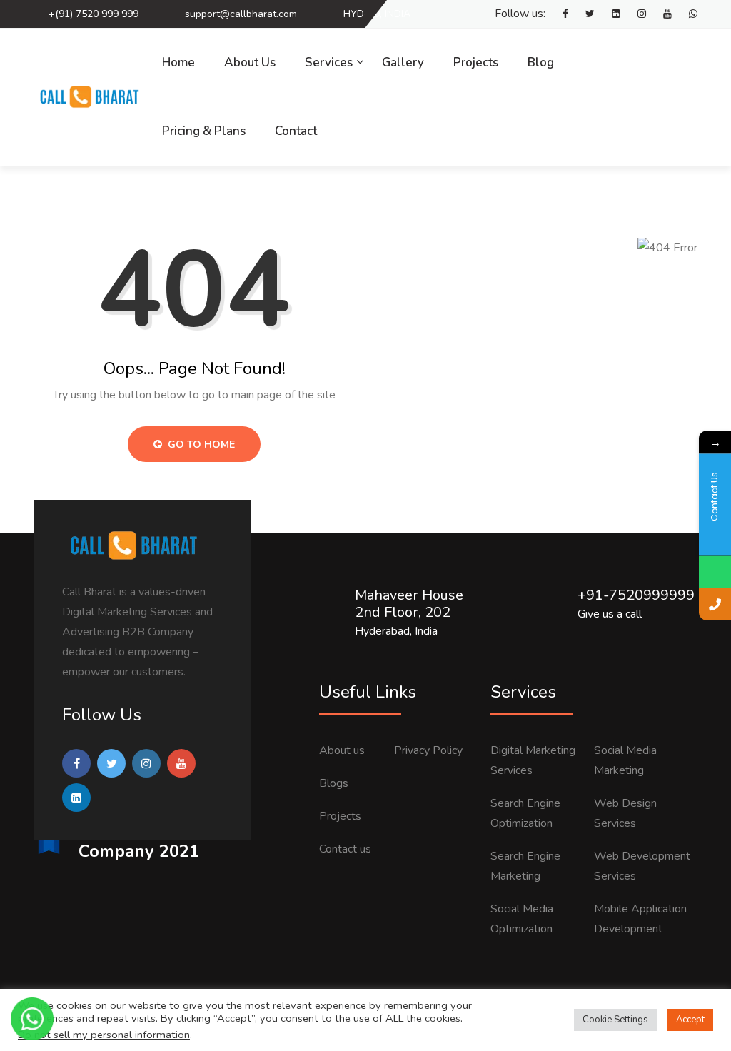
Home (178, 62)
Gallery (403, 62)
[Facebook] (558, 14)
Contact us (345, 849)
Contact (296, 131)
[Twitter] (583, 14)
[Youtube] (660, 14)
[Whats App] (686, 14)
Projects (475, 62)
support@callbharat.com (241, 14)
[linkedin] (609, 14)
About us (342, 750)
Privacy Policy (428, 750)
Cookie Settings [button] (615, 1019)
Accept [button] (690, 1019)
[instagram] (634, 14)
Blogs (333, 783)
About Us (250, 62)
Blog (541, 62)
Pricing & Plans (204, 131)
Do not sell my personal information (104, 1034)
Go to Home (200, 444)
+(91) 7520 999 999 (93, 14)
